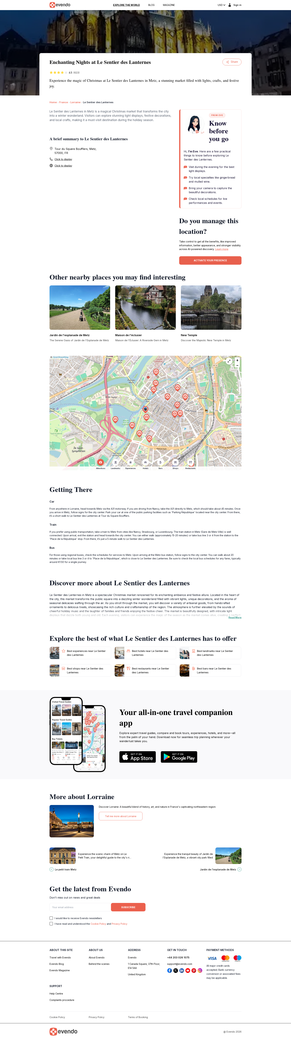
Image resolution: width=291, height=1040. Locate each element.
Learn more (221, 249)
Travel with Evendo (60, 957)
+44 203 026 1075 (178, 957)
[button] (145, 409)
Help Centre (56, 993)
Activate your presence (210, 260)
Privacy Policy (119, 923)
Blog (151, 5)
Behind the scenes (99, 963)
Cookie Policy (98, 923)
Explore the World (126, 5)
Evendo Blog (57, 963)
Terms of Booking (138, 1017)
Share (234, 61)
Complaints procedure (62, 1000)
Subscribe (128, 907)
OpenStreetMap (61, 357)
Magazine (169, 5)
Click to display (63, 159)
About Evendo (97, 957)
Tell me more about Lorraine (120, 816)
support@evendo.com (179, 963)
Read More (235, 617)
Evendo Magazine (60, 970)
